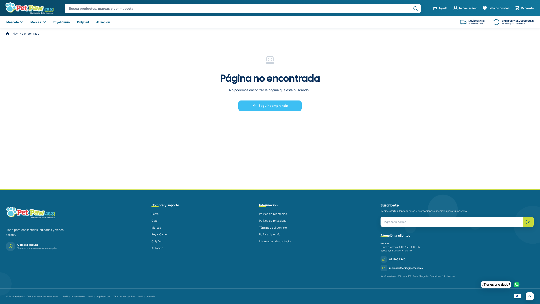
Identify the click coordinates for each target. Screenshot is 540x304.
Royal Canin (159, 234)
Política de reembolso (273, 214)
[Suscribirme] (528, 222)
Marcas (156, 227)
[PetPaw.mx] (29, 8)
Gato (154, 220)
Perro (155, 214)
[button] (524, 8)
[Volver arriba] (530, 296)
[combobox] (243, 8)
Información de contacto (275, 241)
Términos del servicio (273, 227)
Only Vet (156, 241)
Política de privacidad (272, 220)
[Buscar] (415, 8)
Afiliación (157, 248)
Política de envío (269, 234)
